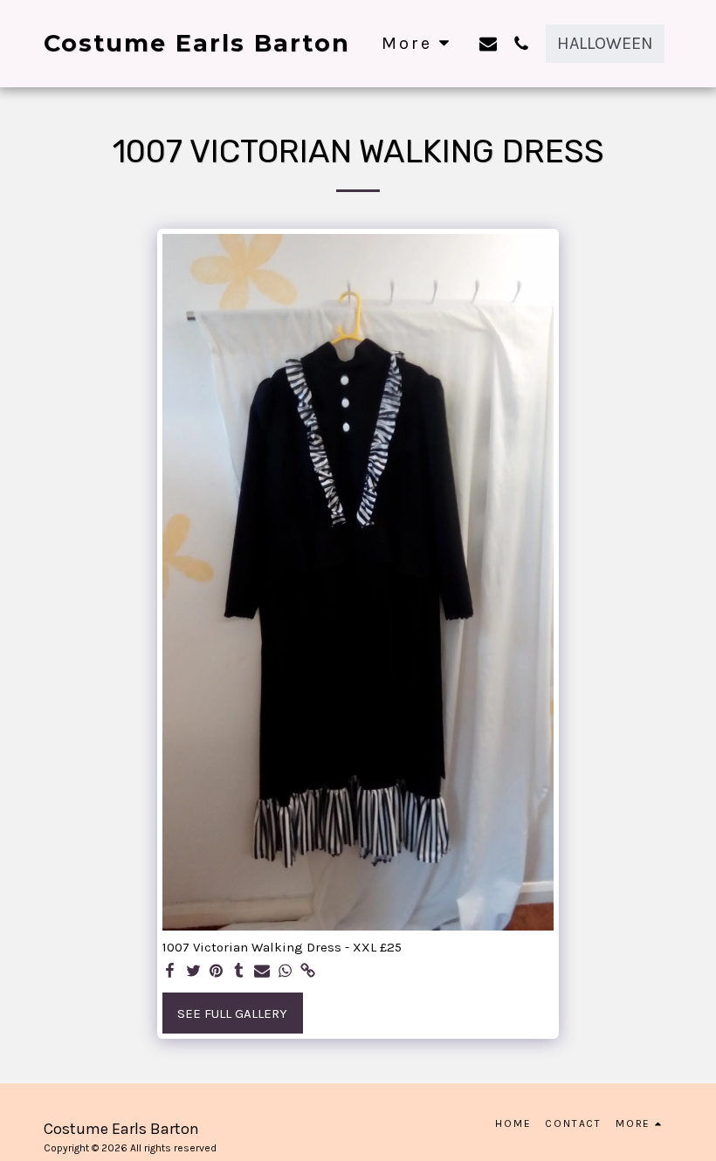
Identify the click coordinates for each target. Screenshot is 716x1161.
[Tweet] (193, 971)
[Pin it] (216, 971)
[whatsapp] (285, 971)
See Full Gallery (232, 1013)
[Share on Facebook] (170, 971)
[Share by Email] (262, 971)
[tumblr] (239, 971)
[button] (488, 43)
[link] (307, 971)
